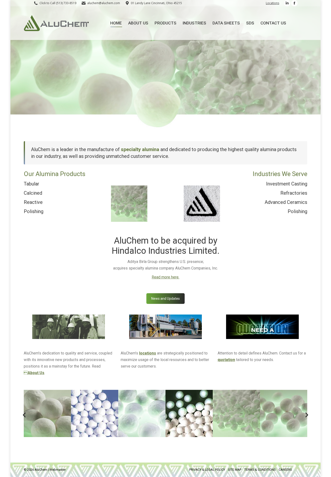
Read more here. (165, 277)
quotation (226, 359)
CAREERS (285, 469)
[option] (47, 413)
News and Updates (165, 298)
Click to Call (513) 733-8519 (57, 3)
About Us (36, 372)
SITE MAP (234, 469)
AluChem (41, 469)
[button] (24, 415)
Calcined (33, 193)
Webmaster (57, 469)
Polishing (33, 211)
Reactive (33, 202)
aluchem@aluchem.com (103, 3)
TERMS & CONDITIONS (260, 469)
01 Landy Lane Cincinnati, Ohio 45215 (156, 3)
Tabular (31, 184)
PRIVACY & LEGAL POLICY (207, 469)
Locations (272, 3)
